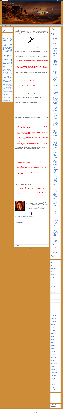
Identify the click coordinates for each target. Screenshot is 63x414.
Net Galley (10, 78)
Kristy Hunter (53, 319)
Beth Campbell (53, 271)
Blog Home (5, 25)
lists (11, 74)
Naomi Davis (53, 351)
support (4, 66)
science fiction (7, 96)
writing (11, 45)
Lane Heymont (53, 322)
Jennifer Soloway (53, 298)
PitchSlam (5, 53)
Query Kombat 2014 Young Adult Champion (55, 210)
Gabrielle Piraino (53, 292)
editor (6, 81)
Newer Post (17, 245)
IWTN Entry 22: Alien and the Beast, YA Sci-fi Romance (55, 142)
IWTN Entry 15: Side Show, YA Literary (55, 119)
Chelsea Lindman (53, 283)
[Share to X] (31, 216)
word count (4, 100)
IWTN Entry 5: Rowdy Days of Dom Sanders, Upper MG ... (55, 81)
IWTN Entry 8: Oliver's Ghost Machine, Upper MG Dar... (55, 93)
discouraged (4, 80)
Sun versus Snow (7, 39)
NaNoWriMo (4, 87)
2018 (53, 32)
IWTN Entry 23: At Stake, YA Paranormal (55, 145)
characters (10, 68)
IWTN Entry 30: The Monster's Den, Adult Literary (55, 169)
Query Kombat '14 (7, 47)
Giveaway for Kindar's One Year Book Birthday (55, 50)
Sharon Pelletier (53, 375)
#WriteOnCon (10, 84)
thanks (11, 83)
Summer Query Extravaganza (7, 54)
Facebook (4, 77)
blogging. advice (9, 72)
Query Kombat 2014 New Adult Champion (55, 213)
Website (10, 25)
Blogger (36, 412)
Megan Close (53, 339)
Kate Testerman (53, 315)
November (54, 39)
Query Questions (23, 217)
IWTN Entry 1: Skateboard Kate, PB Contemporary (55, 65)
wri (6, 100)
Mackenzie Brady (53, 333)
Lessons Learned (6, 63)
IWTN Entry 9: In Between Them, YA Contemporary (55, 97)
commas (11, 91)
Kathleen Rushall (53, 316)
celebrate (4, 73)
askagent (6, 90)
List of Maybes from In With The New (55, 60)
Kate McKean (53, 313)
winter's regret (10, 99)
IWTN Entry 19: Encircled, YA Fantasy (55, 133)
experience (8, 81)
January (54, 253)
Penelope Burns (53, 360)
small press (7, 97)
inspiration (9, 35)
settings (11, 96)
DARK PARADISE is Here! (55, 245)
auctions (8, 90)
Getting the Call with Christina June (55, 173)
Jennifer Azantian (53, 295)
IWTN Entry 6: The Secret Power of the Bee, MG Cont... (55, 85)
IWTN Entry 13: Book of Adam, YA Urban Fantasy (55, 112)
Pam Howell (53, 354)
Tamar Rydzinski (53, 378)
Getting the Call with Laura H (55, 53)
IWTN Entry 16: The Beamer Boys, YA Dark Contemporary (55, 122)
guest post (5, 36)
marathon (11, 93)
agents (18, 217)
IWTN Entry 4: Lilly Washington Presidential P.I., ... (55, 77)
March (54, 251)
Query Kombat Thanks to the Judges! (55, 230)
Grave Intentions (5, 78)
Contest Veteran (9, 76)
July (53, 44)
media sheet (4, 94)
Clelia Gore (52, 285)
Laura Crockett (53, 325)
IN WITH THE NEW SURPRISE (55, 182)
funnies (4, 74)
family (4, 61)
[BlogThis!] (30, 216)
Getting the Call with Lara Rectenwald (55, 176)
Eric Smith (52, 291)
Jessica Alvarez (53, 304)
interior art (7, 93)
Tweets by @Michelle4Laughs (6, 31)
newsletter (7, 69)
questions (10, 69)
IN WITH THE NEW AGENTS (55, 193)
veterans (4, 99)
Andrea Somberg (53, 268)
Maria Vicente (53, 336)
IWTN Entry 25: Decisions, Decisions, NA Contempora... (55, 151)
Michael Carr (53, 342)
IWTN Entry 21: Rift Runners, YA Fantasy (55, 139)
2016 (53, 34)
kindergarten (8, 74)
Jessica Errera (53, 306)
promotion (7, 61)
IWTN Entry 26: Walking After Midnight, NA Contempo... (55, 154)
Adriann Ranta (53, 262)
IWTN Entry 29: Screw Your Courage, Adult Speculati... (55, 166)
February (54, 252)
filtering (11, 81)
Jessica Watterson (53, 307)
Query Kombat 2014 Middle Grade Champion (55, 206)
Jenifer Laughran (53, 294)
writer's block (8, 100)
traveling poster (9, 51)
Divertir (9, 71)
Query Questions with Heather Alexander (55, 185)
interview (10, 52)
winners (4, 84)
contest (8, 53)
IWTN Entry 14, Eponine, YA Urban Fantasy (55, 115)
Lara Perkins (53, 324)
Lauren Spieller (53, 328)
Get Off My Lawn (9, 77)
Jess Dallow (53, 303)
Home (32, 245)
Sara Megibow (53, 369)
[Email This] (29, 216)
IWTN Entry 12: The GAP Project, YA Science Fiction (55, 108)
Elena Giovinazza (53, 289)
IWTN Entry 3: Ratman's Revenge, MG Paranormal (55, 72)
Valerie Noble (53, 387)
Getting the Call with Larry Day (55, 232)
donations (8, 80)
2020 (53, 29)
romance (4, 96)
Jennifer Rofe (53, 297)
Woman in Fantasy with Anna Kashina (55, 46)
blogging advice (8, 91)
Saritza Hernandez (54, 372)
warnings (7, 99)
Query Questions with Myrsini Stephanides (55, 239)
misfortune (7, 94)
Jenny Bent (52, 301)
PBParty (10, 40)
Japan (11, 71)
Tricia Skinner (53, 384)
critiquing (5, 44)
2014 (53, 37)
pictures (11, 94)
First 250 (8, 85)
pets (9, 94)
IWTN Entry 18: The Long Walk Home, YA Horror (55, 130)
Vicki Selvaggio (53, 389)
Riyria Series (7, 88)
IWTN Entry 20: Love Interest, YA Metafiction (55, 136)
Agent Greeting (9, 66)
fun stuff (7, 50)
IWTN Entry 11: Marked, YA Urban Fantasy (55, 103)
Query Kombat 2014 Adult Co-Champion (55, 217)
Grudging (4, 55)
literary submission (6, 65)
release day (9, 49)
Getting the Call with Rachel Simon (55, 196)
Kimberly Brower (53, 318)
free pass (10, 73)
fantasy (4, 69)
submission (4, 70)
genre (6, 74)
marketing (10, 65)
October (54, 40)
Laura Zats (52, 327)
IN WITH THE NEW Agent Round (55, 62)
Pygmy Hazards (8, 87)
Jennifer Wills (53, 300)
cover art (10, 48)
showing (4, 97)
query (19, 217)
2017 (53, 33)
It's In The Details (9, 3)
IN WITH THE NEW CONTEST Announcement (55, 226)
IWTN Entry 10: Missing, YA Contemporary (55, 100)
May (53, 248)
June (54, 247)
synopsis (8, 83)
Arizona (6, 85)
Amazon (4, 85)
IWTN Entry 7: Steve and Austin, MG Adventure (55, 89)
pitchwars (4, 59)
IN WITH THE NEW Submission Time (55, 189)
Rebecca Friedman (54, 363)
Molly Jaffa (52, 348)
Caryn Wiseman (53, 280)
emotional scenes (6, 67)
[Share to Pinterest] (32, 216)
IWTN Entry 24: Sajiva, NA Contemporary (55, 148)
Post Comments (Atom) (33, 248)
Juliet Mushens (53, 310)
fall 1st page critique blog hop (7, 60)
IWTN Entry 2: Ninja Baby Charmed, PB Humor (55, 69)
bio (3, 91)
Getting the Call (7, 37)
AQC (7, 71)
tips (8, 70)
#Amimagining (55, 48)
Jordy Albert (53, 309)
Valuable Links (9, 58)
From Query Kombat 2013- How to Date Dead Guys (55, 179)
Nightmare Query (7, 41)
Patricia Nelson (53, 357)
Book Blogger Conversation (7, 62)
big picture (10, 90)
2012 (53, 256)
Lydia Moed (53, 330)
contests (4, 50)
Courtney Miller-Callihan (54, 286)
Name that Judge (9, 59)
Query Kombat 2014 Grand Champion (55, 222)
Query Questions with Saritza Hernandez (55, 56)
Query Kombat (7, 43)
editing (4, 49)
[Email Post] (27, 216)
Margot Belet (53, 334)
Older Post (46, 245)
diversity (7, 73)
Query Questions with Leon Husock (54, 199)
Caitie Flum (53, 277)
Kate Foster (53, 312)
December (54, 38)
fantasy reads (5, 64)
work (7, 84)
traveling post (5, 68)
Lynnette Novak (53, 331)
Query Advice (5, 56)
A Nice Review (55, 191)
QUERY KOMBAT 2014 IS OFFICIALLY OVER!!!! (55, 235)
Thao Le (52, 381)
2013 (53, 255)
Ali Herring (52, 265)
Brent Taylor (53, 274)
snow (6, 83)
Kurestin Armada (53, 321)
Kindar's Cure (9, 55)
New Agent (5, 52)
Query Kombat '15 (6, 46)
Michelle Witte (53, 345)
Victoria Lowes (53, 390)
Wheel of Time (5, 72)
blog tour (5, 91)
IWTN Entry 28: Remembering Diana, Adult (55, 162)
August (54, 43)
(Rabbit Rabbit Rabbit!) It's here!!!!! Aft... (55, 242)
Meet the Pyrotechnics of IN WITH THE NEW (55, 203)
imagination (4, 93)
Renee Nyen (53, 366)
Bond (6, 76)
